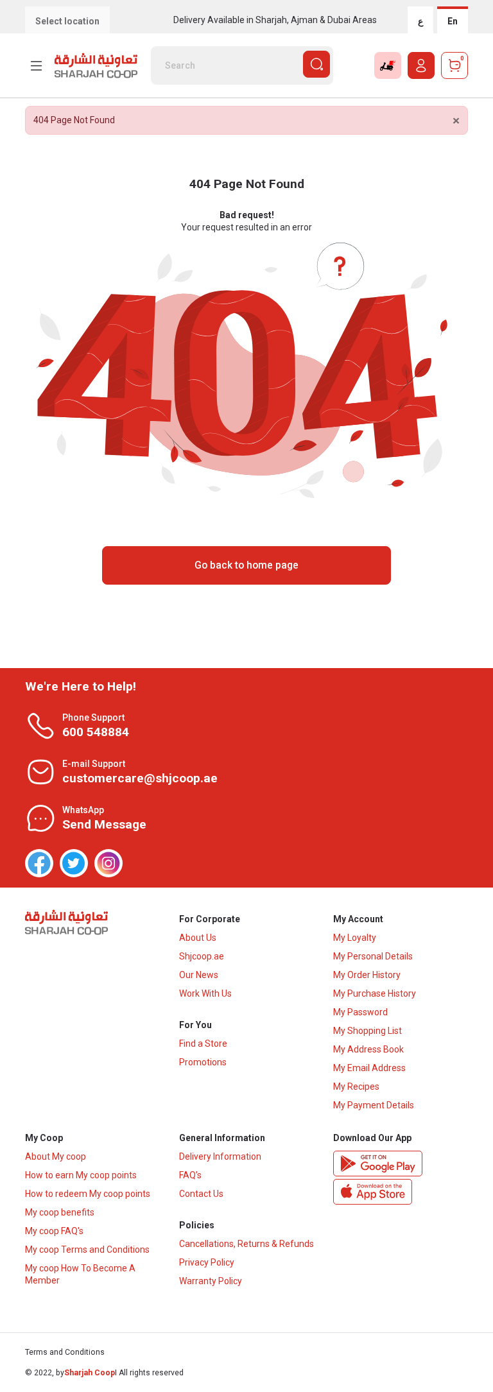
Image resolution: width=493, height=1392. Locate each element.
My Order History (367, 975)
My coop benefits (59, 1212)
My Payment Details (373, 1105)
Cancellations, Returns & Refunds (246, 1244)
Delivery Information (220, 1156)
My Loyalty (354, 937)
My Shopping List (367, 1031)
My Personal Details (373, 956)
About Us (197, 937)
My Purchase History (374, 993)
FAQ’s (190, 1175)
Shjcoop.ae (201, 956)
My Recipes (356, 1086)
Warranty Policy (210, 1281)
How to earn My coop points (81, 1175)
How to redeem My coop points (87, 1194)
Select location (67, 21)
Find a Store (203, 1043)
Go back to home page (246, 565)
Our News (198, 975)
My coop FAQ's (54, 1231)
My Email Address (369, 1068)
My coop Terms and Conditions (87, 1249)
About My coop (55, 1156)
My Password (360, 1012)
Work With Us (205, 993)
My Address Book (368, 1049)
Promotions (203, 1062)
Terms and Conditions (65, 1352)
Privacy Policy (206, 1262)
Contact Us (201, 1194)
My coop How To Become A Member (80, 1274)
